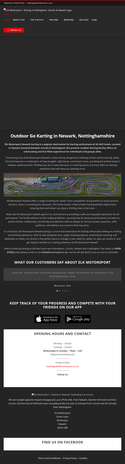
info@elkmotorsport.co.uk (54, 252)
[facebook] (62, 382)
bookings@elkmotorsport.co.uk (39, 3)
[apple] (47, 315)
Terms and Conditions (49, 458)
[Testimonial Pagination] (57, 291)
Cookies (83, 458)
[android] (78, 315)
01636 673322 (19, 3)
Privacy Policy (70, 458)
